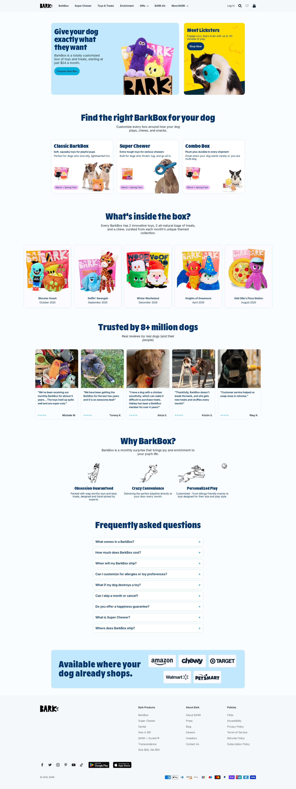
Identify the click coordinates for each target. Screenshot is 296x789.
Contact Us (192, 744)
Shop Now (195, 46)
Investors (191, 738)
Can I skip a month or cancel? (116, 596)
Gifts (142, 5)
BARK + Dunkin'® (148, 738)
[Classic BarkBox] (82, 166)
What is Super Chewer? (112, 617)
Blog (188, 726)
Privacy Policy (235, 726)
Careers (190, 732)
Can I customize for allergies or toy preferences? (131, 574)
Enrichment (127, 5)
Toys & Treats (106, 5)
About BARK (193, 715)
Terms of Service (237, 732)
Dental (142, 726)
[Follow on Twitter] (50, 765)
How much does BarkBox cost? (118, 552)
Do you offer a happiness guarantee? (122, 606)
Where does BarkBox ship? (115, 628)
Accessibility (234, 720)
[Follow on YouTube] (74, 765)
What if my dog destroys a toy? (118, 585)
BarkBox (64, 5)
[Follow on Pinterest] (66, 765)
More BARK (178, 5)
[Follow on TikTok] (81, 765)
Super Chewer (83, 5)
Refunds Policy (236, 738)
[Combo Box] (214, 166)
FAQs (230, 715)
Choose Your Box (67, 71)
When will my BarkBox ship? (116, 563)
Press (189, 720)
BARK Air (160, 5)
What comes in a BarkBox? (114, 542)
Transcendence (147, 744)
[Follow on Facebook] (42, 765)
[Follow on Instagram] (58, 765)
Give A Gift (144, 732)
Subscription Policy (238, 744)
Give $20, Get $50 (149, 749)
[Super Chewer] (148, 166)
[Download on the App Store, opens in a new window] (122, 765)
